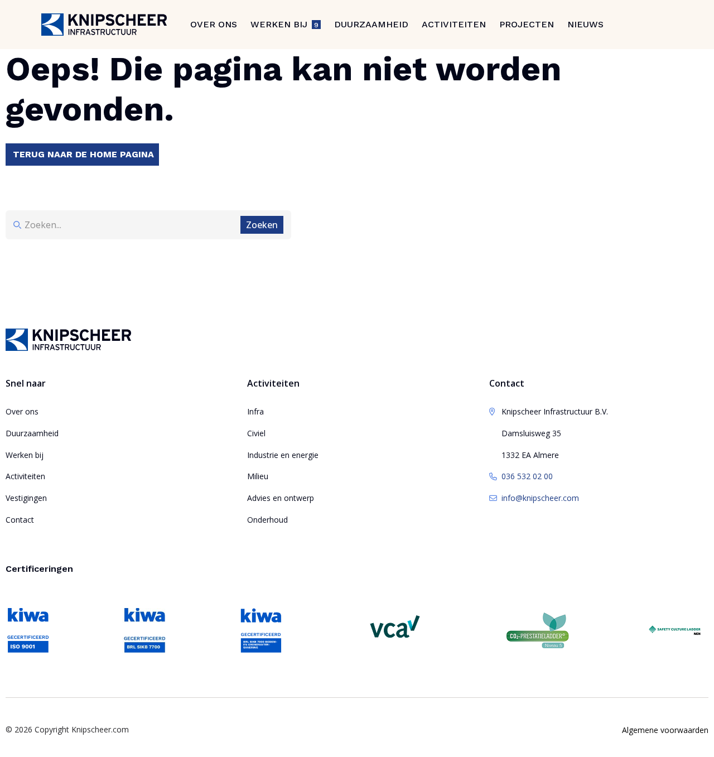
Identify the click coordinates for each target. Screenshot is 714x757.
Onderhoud (267, 519)
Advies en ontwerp (280, 498)
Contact (20, 519)
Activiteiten (454, 24)
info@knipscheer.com (540, 498)
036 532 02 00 (527, 476)
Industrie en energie (283, 455)
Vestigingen (26, 498)
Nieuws (585, 24)
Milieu (257, 476)
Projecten (526, 24)
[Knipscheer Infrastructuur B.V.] (104, 24)
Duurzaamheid (371, 24)
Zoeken (262, 225)
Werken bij (25, 455)
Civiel (256, 433)
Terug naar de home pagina (83, 154)
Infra (255, 411)
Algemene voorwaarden (665, 730)
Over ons (213, 24)
